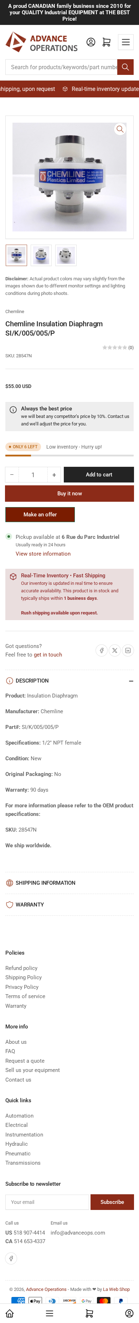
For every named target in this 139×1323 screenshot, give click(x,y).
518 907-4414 (29, 1233)
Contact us (118, 416)
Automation (19, 1116)
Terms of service (25, 996)
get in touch (48, 655)
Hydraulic (16, 1144)
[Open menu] (126, 42)
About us (16, 1042)
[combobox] (69, 67)
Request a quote (25, 1061)
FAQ (10, 1051)
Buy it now (69, 493)
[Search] (125, 67)
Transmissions (23, 1163)
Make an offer (40, 516)
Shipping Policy (23, 977)
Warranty (15, 1006)
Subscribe (112, 1202)
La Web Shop (116, 1289)
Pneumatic (18, 1153)
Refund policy (21, 968)
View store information (43, 554)
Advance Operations (46, 1289)
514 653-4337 (29, 1241)
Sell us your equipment (32, 1070)
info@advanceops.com (78, 1233)
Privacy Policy (21, 987)
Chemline (14, 311)
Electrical (16, 1125)
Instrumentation (24, 1135)
